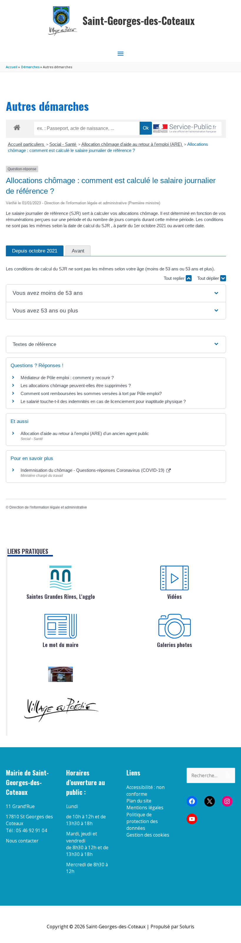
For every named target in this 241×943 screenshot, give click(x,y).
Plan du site (138, 800)
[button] (115, 293)
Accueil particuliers (26, 144)
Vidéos (174, 596)
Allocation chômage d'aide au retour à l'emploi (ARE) (132, 144)
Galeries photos (174, 644)
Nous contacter (22, 840)
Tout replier (175, 278)
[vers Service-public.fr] (185, 129)
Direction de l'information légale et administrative (48, 507)
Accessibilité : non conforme (145, 790)
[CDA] (60, 578)
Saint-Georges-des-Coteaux (139, 20)
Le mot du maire (60, 644)
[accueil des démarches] (17, 126)
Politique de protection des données (142, 821)
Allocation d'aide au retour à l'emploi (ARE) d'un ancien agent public (85, 433)
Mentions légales (144, 807)
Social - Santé (63, 144)
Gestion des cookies (147, 835)
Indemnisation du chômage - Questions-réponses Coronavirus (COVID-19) (93, 470)
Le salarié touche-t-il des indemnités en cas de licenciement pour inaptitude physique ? (103, 401)
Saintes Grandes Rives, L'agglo (60, 596)
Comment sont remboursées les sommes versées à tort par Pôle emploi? (91, 393)
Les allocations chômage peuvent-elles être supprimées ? (76, 385)
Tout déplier (208, 278)
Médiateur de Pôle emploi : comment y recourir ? (67, 377)
